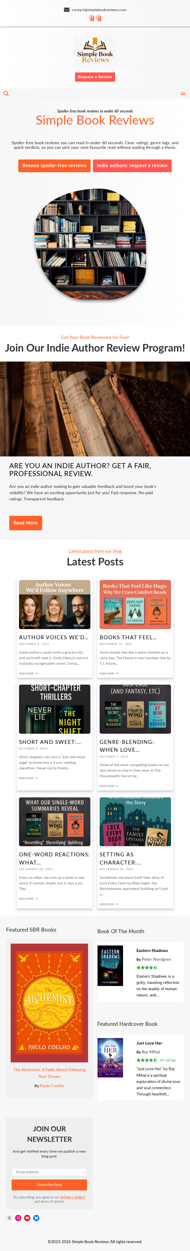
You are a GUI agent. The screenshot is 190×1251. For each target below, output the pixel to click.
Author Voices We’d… (54, 637)
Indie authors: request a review (132, 165)
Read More (25, 523)
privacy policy (72, 1197)
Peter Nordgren (156, 960)
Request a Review (95, 77)
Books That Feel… (128, 637)
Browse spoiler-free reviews (54, 165)
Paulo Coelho (52, 1086)
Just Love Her (149, 1043)
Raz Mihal (151, 1052)
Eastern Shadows (152, 951)
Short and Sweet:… (50, 742)
